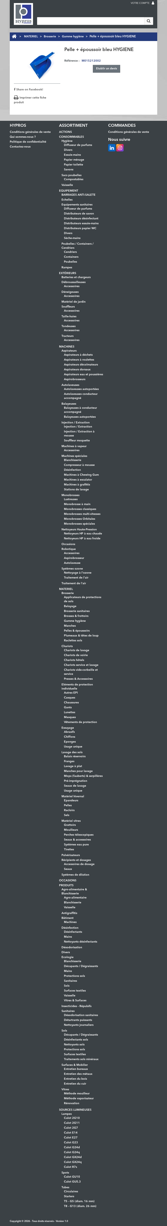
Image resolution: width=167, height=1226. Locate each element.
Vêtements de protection (80, 722)
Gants (68, 707)
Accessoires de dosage (79, 864)
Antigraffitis (69, 913)
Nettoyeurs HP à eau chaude (83, 533)
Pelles (68, 805)
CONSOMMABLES (71, 136)
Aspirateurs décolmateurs (81, 364)
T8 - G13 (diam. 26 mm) (80, 1206)
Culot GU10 (72, 1176)
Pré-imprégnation (75, 781)
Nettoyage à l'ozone (77, 572)
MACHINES (66, 346)
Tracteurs (68, 336)
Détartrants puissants (78, 1020)
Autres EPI (71, 692)
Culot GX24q (73, 1162)
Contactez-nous (20, 146)
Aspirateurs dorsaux (77, 369)
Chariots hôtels (74, 660)
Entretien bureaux (76, 1069)
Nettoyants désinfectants (80, 941)
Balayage (70, 606)
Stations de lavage (76, 489)
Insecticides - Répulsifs (76, 1006)
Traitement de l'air (76, 577)
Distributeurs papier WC (80, 228)
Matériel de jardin (74, 301)
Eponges (70, 741)
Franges (69, 761)
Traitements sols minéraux (81, 1059)
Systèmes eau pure (76, 844)
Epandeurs (71, 800)
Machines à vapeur (74, 446)
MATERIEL (31, 36)
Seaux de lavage (75, 785)
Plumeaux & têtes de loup (81, 635)
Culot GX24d (73, 1157)
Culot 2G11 (72, 1123)
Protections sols (74, 976)
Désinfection (72, 470)
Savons (68, 169)
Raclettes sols (73, 640)
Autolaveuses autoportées (81, 389)
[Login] (153, 3)
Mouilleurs (71, 829)
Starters (69, 1196)
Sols (66, 985)
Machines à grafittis (77, 484)
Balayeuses (69, 403)
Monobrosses (70, 495)
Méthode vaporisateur (79, 1098)
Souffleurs (68, 306)
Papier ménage (74, 159)
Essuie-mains (72, 154)
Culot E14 (71, 1132)
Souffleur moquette (77, 440)
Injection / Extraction (76, 422)
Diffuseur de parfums (78, 145)
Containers (71, 256)
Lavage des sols (72, 752)
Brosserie (50, 36)
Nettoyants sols (74, 1044)
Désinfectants (73, 932)
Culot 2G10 (72, 1118)
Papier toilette (73, 164)
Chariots (67, 646)
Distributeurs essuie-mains (81, 223)
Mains (68, 936)
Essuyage (68, 727)
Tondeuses (69, 326)
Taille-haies (69, 316)
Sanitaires (70, 980)
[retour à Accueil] (14, 36)
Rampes (67, 267)
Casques (69, 697)
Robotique (69, 549)
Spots (65, 1172)
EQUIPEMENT (68, 190)
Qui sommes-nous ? (23, 136)
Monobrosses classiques (80, 509)
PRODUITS (66, 885)
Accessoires (71, 286)
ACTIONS (65, 132)
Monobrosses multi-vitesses (82, 514)
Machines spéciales (74, 456)
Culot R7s (70, 1167)
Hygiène (67, 141)
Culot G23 (71, 1142)
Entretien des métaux (78, 1074)
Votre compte (140, 3)
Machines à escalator (78, 479)
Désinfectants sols (76, 1039)
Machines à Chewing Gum (81, 474)
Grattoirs (70, 825)
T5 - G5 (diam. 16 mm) (79, 1201)
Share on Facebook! (29, 89)
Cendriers (70, 252)
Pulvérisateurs (71, 855)
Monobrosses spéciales (79, 523)
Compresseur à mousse (79, 465)
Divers (68, 150)
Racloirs (69, 810)
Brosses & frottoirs (76, 616)
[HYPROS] (23, 14)
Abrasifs (69, 732)
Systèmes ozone (72, 568)
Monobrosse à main (77, 504)
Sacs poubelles (71, 175)
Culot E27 (71, 1137)
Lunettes (69, 712)
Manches (70, 625)
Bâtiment (68, 918)
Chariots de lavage (76, 650)
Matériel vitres (71, 821)
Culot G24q (72, 1152)
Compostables (73, 179)
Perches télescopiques (78, 834)
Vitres (65, 1089)
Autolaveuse (72, 563)
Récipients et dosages (76, 860)
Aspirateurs (69, 350)
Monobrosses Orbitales (79, 518)
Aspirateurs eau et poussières (83, 374)
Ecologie (68, 957)
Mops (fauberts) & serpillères (83, 776)
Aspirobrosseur (74, 558)
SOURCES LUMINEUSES (75, 1109)
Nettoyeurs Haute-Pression (79, 529)
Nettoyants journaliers (78, 1025)
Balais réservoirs (75, 756)
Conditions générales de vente (30, 132)
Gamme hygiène (73, 36)
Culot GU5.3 (72, 1181)
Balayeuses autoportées (80, 416)
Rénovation (71, 1103)
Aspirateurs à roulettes (79, 359)
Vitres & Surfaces (75, 1000)
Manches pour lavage (78, 771)
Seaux (68, 869)
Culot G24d (72, 1147)
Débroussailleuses (74, 282)
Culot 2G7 (71, 1127)
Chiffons (69, 736)
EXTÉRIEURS (67, 273)
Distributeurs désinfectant (81, 218)
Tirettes (69, 849)
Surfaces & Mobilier (75, 1065)
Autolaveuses (70, 385)
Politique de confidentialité (28, 141)
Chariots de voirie (76, 655)
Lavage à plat (73, 766)
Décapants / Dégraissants (81, 966)
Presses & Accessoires (78, 678)
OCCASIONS (67, 880)
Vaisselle (67, 185)
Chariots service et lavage (81, 665)
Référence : (71, 60)
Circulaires (71, 1191)
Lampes (67, 1114)
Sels (66, 815)
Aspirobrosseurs (74, 379)
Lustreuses (71, 499)
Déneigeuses (70, 292)
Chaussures (71, 702)
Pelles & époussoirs (77, 630)
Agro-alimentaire (75, 897)
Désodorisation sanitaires (81, 1015)
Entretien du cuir (75, 1083)
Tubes (65, 1187)
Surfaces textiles (75, 990)
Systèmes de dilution (75, 874)
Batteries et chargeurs (76, 277)
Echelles (67, 199)
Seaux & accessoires (77, 839)
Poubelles (70, 261)
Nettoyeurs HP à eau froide (82, 538)
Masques (70, 717)
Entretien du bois (75, 1078)
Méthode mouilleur (77, 1093)
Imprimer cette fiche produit (30, 100)
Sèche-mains (72, 238)
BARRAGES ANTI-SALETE (79, 194)
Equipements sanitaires (77, 204)
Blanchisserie (72, 460)
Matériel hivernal (73, 796)
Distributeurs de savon (79, 213)
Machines (70, 922)
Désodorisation (72, 947)
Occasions (68, 544)
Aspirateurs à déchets (78, 354)
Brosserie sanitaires (77, 611)
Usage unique (73, 746)
